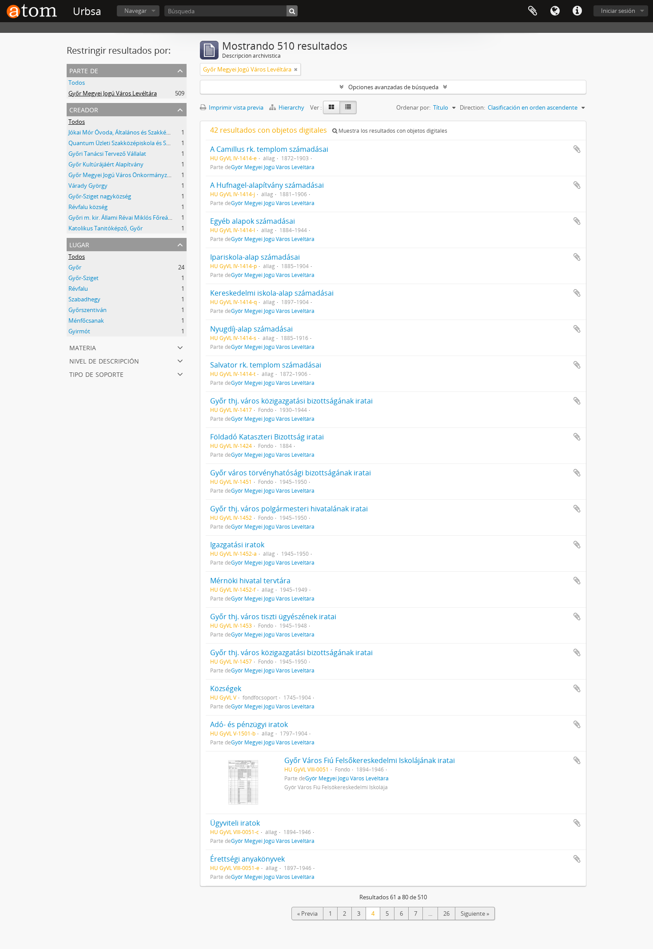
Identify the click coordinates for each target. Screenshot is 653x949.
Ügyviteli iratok (235, 823)
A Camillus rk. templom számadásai (269, 149)
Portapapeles (533, 11)
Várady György (88, 186)
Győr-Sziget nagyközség (99, 196)
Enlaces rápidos (577, 11)
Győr (74, 267)
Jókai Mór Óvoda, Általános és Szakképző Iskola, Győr (138, 132)
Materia (82, 347)
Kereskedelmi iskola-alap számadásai (272, 293)
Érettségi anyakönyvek (247, 859)
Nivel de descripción (104, 360)
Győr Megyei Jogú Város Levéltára (112, 93)
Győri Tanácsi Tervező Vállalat (107, 154)
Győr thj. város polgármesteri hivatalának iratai (289, 509)
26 (446, 913)
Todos (76, 83)
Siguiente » (475, 913)
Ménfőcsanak (86, 320)
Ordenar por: (413, 107)
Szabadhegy (84, 299)
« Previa (307, 913)
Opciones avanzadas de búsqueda (393, 87)
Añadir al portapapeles (577, 149)
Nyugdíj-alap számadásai (251, 329)
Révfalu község (88, 207)
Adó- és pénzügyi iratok (249, 724)
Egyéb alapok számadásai (252, 221)
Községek (225, 688)
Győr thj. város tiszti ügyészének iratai (273, 616)
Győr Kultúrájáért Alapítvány (105, 164)
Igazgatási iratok (237, 545)
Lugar (79, 244)
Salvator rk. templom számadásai (265, 365)
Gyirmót (79, 331)
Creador (83, 109)
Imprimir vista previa (235, 107)
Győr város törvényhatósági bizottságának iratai (290, 473)
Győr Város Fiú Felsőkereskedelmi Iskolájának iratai (369, 760)
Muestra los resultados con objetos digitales (392, 130)
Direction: (472, 107)
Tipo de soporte (96, 374)
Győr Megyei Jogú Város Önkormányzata (121, 175)
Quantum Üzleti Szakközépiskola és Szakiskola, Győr (137, 143)
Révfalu (78, 289)
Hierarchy (291, 107)
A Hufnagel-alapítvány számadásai (267, 185)
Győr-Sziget (83, 278)
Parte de (83, 70)
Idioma (555, 11)
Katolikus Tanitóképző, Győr (105, 228)
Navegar (135, 11)
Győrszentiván (87, 310)
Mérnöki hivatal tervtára (250, 580)
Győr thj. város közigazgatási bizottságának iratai (291, 401)
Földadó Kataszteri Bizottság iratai (267, 437)
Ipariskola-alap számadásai (255, 257)
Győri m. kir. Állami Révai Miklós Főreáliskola (126, 217)
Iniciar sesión (618, 11)
